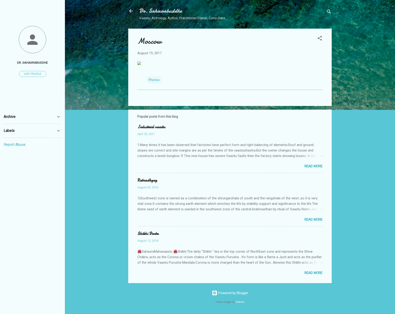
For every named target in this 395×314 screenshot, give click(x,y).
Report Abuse (15, 144)
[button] (320, 39)
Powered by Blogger (232, 293)
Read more (313, 166)
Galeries (240, 301)
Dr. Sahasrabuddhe (160, 11)
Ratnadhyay (147, 180)
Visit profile (32, 74)
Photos (154, 80)
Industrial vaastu (151, 127)
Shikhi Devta (148, 233)
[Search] (329, 12)
